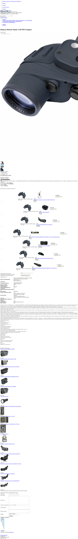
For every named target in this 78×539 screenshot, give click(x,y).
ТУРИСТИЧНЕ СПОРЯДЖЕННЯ (9, 22)
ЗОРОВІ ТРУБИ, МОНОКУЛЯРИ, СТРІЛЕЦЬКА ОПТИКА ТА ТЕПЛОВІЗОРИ (17, 20)
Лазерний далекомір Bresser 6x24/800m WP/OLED (9, 376)
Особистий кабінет (3, 17)
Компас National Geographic (44, 212)
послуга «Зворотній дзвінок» (9, 13)
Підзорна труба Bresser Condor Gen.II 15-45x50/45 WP (10, 453)
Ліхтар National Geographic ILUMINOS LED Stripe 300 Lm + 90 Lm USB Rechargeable (44, 236)
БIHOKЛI (4, 19)
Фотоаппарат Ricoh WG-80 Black (44, 245)
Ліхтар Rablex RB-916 (4, 396)
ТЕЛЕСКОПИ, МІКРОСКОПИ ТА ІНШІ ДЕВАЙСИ (12, 21)
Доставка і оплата (6, 7)
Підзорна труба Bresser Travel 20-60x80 (7, 473)
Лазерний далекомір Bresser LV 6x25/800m (8, 386)
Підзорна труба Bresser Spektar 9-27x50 (7, 443)
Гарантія (4, 5)
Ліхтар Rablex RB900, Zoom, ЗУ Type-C (7, 416)
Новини (4, 3)
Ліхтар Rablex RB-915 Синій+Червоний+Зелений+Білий (10, 406)
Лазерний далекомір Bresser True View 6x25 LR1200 (9, 366)
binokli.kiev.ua (11, 532)
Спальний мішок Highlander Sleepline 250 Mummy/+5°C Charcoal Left (44, 268)
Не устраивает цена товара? (5, 175)
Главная (4, 24)
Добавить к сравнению (4, 177)
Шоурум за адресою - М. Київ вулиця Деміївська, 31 (12, 1)
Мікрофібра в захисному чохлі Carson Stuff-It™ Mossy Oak (44, 199)
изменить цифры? (12, 513)
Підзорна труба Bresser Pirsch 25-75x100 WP (44, 224)
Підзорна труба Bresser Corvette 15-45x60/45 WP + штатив (10, 463)
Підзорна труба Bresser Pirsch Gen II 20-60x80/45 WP (9, 480)
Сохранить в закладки (4, 178)
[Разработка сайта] (2, 531)
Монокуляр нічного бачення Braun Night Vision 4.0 (44, 258)
